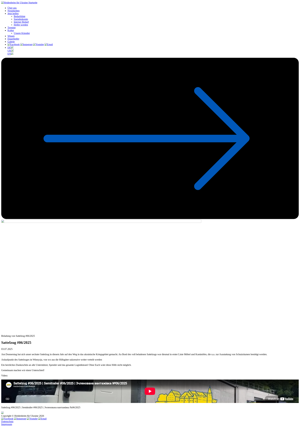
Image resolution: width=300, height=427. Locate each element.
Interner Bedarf (21, 22)
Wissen (11, 36)
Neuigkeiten (14, 10)
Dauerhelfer (13, 38)
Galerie (11, 41)
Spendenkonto (21, 19)
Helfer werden (21, 24)
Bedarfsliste (19, 16)
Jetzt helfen (13, 13)
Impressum (6, 424)
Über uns (12, 8)
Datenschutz (7, 421)
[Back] (150, 218)
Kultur (11, 30)
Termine (12, 27)
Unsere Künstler (22, 33)
